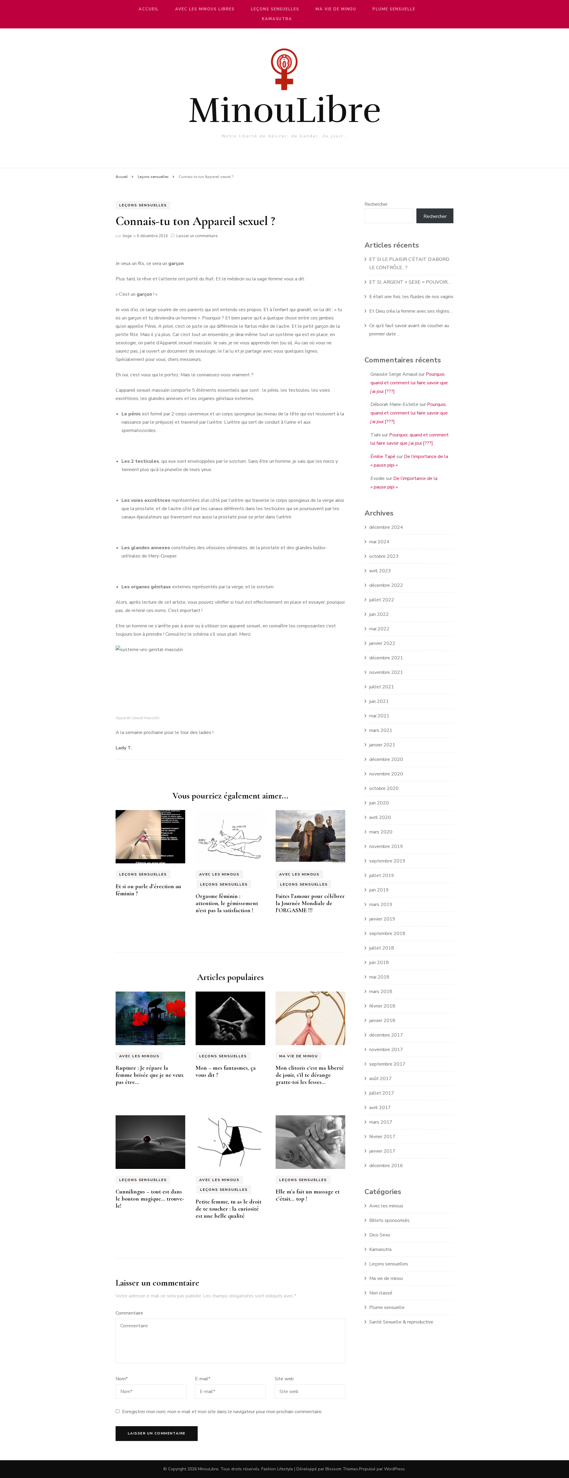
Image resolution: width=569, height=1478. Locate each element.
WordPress (394, 1469)
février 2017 (382, 1136)
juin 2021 (379, 701)
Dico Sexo (379, 1235)
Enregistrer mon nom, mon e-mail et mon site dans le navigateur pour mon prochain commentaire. (222, 1411)
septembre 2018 (387, 933)
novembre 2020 (386, 774)
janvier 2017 (382, 1151)
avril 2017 (380, 1107)
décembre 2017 (386, 1035)
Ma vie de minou (336, 9)
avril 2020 (380, 817)
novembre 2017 (386, 1049)
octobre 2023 (384, 556)
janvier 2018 (382, 1020)
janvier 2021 (382, 745)
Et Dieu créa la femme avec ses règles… (411, 311)
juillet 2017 (381, 1093)
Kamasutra (277, 19)
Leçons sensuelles (275, 9)
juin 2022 (379, 614)
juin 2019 (379, 890)
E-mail (202, 1379)
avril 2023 (380, 571)
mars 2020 (380, 832)
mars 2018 (380, 991)
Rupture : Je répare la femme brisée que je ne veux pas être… (150, 1075)
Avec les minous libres (205, 9)
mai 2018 (379, 977)
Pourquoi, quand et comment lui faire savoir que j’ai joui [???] (409, 383)
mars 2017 (380, 1122)
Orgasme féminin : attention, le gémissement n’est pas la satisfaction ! (227, 903)
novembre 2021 (386, 672)
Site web (284, 1379)
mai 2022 (379, 629)
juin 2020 (379, 803)
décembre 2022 (386, 585)
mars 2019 (380, 904)
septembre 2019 (387, 861)
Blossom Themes (341, 1469)
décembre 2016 (386, 1165)
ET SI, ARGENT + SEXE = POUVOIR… (410, 282)
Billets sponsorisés (389, 1220)
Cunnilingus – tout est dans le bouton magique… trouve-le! (150, 1198)
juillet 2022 (381, 600)
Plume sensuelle (394, 9)
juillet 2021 (381, 687)
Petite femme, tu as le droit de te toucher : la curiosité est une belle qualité (228, 1209)
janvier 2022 (382, 643)
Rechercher (376, 204)
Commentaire (129, 1313)
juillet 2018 (381, 948)
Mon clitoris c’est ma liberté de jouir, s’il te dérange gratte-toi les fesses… (310, 1075)
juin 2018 (379, 962)
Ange (127, 236)
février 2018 (382, 1006)
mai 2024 (379, 542)
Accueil (149, 9)
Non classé (380, 1293)
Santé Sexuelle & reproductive (401, 1322)
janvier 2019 (382, 919)
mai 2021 (379, 716)
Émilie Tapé (382, 456)
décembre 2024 (386, 527)
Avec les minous (219, 874)
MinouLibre (284, 110)
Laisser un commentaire (197, 236)
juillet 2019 (381, 875)
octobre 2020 (384, 788)
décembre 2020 (386, 759)
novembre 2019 (386, 846)
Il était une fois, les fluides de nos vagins (411, 296)
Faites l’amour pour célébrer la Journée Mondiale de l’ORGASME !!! (310, 903)
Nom (122, 1379)
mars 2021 (380, 730)
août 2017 (380, 1078)
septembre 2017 (387, 1064)
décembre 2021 (386, 658)
